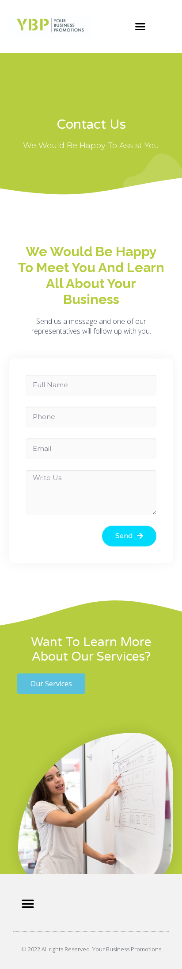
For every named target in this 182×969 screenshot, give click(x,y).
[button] (140, 26)
